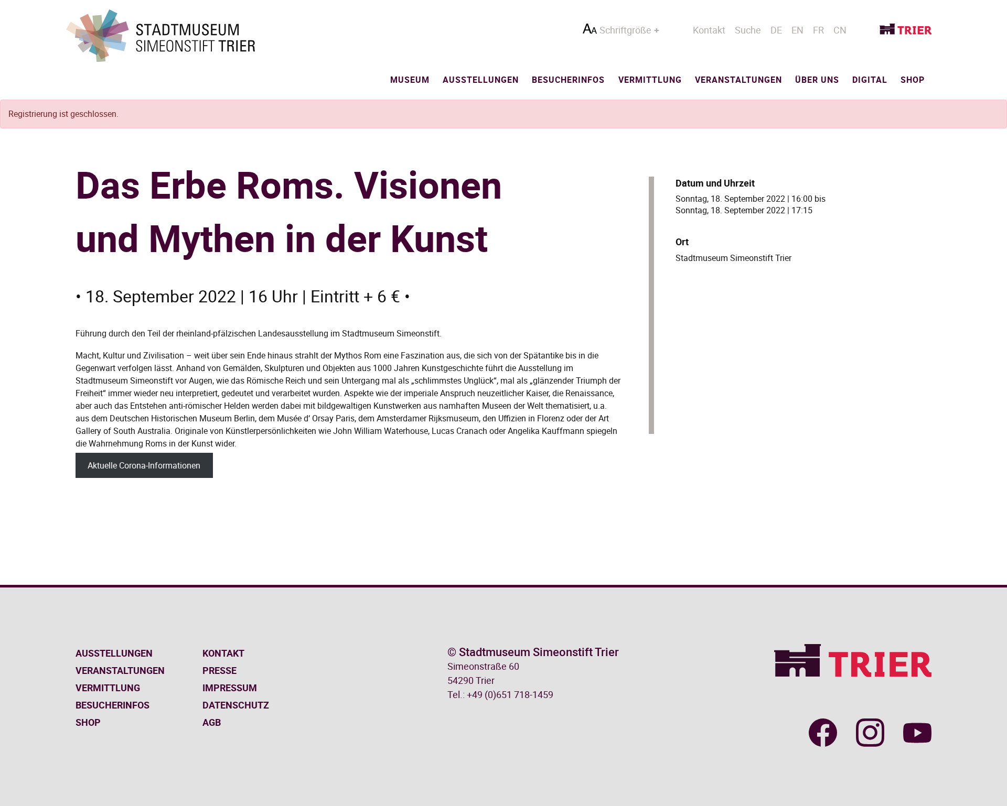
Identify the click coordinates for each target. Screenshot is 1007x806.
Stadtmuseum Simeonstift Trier (733, 258)
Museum (410, 79)
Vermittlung (650, 79)
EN (797, 30)
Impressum (229, 687)
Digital (869, 79)
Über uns (817, 79)
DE (776, 30)
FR (818, 30)
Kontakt (709, 30)
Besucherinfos (568, 79)
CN (840, 30)
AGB (211, 722)
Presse (219, 670)
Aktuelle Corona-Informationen (144, 465)
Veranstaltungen (738, 79)
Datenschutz (235, 705)
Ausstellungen (481, 79)
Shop (913, 79)
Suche (748, 30)
